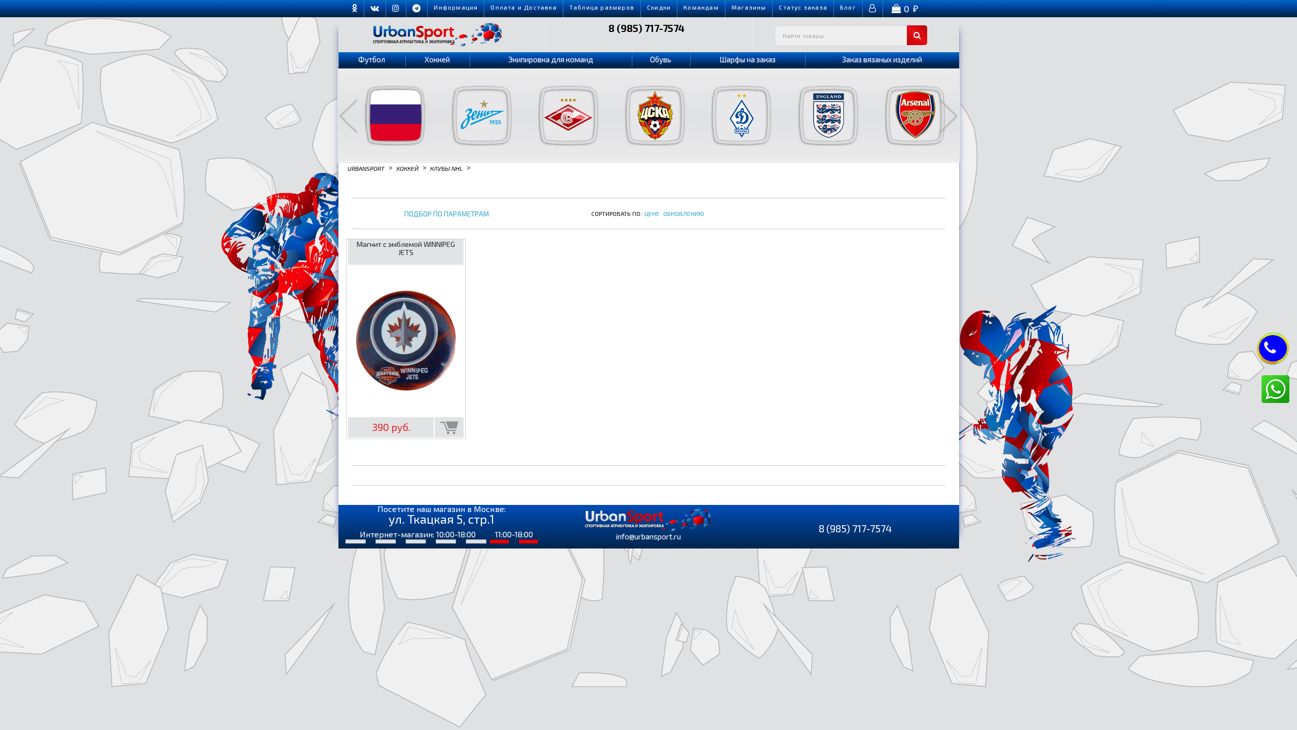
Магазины (749, 7)
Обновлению (683, 213)
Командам (701, 7)
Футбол (371, 59)
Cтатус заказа (803, 7)
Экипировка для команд (550, 59)
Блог (848, 7)
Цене (652, 213)
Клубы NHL (446, 167)
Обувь (660, 59)
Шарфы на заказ (747, 59)
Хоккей (437, 59)
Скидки (659, 7)
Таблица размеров (601, 7)
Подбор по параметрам (446, 214)
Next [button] (949, 116)
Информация (456, 7)
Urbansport (366, 167)
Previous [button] (348, 116)
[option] (389, 115)
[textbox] (851, 35)
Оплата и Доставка (523, 7)
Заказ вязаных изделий (882, 59)
